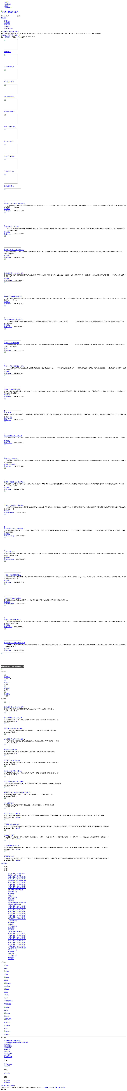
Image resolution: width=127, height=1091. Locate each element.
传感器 (6, 348)
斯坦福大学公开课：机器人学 (10, 31)
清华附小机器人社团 (14, 875)
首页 (7, 21)
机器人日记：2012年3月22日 (17, 884)
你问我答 (7, 682)
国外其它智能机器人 (10, 464)
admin (6, 974)
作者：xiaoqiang (9, 512)
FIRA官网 (7, 1051)
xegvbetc (6, 1034)
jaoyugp (6, 1016)
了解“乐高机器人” (9, 551)
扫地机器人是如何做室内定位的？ (14, 273)
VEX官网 (7, 1049)
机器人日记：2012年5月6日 (16, 873)
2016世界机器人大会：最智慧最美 (14, 203)
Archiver (12, 1085)
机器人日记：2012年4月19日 (17, 886)
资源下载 (7, 688)
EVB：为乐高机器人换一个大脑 (14, 782)
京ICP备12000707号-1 (58, 1087)
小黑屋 (3, 1085)
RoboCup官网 (8, 1053)
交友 (7, 26)
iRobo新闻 (11, 893)
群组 (7, 24)
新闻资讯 (7, 37)
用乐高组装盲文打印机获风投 (13, 672)
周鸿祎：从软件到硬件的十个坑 (13, 366)
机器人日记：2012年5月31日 (17, 879)
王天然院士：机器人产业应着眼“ (14, 528)
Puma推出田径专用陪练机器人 (13, 296)
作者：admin (8, 280)
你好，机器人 (8, 412)
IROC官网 (7, 1055)
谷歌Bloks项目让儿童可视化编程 (14, 250)
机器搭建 (7, 557)
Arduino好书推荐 (9, 835)
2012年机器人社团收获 (16, 889)
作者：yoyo (7, 210)
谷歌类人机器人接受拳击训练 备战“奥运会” (17, 792)
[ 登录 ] (6, 2)
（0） (18, 37)
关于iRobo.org (12, 891)
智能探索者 (7, 1004)
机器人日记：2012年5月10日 (17, 877)
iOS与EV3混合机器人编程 (12, 389)
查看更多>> (4, 863)
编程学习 (7, 395)
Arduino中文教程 (9, 856)
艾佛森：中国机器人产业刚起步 (13, 505)
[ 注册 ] (6, 6)
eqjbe (5, 997)
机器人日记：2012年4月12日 (17, 882)
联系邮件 (7, 1082)
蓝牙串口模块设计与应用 (11, 845)
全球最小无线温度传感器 (11, 343)
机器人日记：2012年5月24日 (17, 913)
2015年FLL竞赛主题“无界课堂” (13, 728)
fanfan (6, 980)
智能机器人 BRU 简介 (10, 750)
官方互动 (7, 1080)
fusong (6, 1010)
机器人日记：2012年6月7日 (16, 917)
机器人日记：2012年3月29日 (17, 888)
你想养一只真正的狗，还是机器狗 (14, 482)
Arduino (18, 817)
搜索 (18, 16)
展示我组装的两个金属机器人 (17, 880)
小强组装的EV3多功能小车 (12, 598)
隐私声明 (11, 895)
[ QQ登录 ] (7, 4)
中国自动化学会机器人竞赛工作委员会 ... (16, 1042)
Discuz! (46, 1087)
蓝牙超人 (7, 1022)
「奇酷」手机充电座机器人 (12, 575)
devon (6, 992)
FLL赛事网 (7, 1044)
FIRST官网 (7, 1048)
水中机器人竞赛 (9, 803)
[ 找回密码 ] (7, 7)
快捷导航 (3, 18)
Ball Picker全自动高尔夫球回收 (13, 319)
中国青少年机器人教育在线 (12, 1040)
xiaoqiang (7, 986)
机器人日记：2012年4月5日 (17, 919)
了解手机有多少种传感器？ (12, 824)
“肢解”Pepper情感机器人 (11, 459)
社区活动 (7, 694)
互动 (7, 23)
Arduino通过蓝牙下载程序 (12, 814)
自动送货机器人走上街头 (11, 226)
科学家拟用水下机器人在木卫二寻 (14, 643)
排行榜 (8, 28)
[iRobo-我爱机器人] (9, 12)
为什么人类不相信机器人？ (12, 619)
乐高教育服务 (8, 1057)
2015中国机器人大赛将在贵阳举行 (14, 739)
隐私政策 (7, 1073)
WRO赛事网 (8, 1046)
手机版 (7, 1085)
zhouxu (6, 1028)
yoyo (5, 968)
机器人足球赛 (8, 418)
